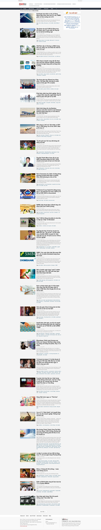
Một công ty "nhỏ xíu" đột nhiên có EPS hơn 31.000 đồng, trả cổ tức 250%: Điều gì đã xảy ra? (48, 126)
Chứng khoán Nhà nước (40, 464)
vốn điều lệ (43, 120)
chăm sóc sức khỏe (42, 41)
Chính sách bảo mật (23, 526)
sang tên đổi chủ (41, 152)
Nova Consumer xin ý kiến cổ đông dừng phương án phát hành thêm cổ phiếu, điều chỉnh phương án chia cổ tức (48, 175)
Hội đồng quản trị (41, 168)
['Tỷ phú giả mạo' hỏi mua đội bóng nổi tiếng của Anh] (28, 145)
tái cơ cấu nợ (41, 119)
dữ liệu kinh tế (41, 373)
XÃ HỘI (24, 8)
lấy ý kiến (43, 169)
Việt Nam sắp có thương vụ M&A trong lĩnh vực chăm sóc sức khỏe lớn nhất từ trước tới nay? (48, 47)
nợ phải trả (50, 475)
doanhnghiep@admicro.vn (52, 522)
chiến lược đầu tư (58, 371)
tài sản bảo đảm (45, 445)
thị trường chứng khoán (53, 353)
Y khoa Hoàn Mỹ (46, 301)
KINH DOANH (39, 8)
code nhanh (67, 18)
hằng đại (77, 21)
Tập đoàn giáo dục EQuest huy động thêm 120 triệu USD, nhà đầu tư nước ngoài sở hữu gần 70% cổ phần (47, 81)
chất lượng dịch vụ (39, 301)
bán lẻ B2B (67, 17)
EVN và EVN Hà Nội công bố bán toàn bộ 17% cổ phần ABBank (48, 482)
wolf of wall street (74, 18)
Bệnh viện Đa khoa (56, 300)
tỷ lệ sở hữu (58, 373)
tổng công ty (49, 136)
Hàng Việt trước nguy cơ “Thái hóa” (47, 397)
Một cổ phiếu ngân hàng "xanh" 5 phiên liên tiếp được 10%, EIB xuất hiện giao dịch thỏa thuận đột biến (48, 271)
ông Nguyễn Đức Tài (42, 246)
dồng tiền (67, 21)
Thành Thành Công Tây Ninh (43, 443)
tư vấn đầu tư (46, 353)
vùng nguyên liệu (48, 446)
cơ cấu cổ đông (52, 391)
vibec (37, 392)
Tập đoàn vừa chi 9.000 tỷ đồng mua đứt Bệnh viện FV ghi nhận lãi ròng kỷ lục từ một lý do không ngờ (47, 30)
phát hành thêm (41, 184)
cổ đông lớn (47, 135)
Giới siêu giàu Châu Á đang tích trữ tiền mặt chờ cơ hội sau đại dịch (48, 307)
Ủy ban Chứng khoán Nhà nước (54, 463)
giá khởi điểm (52, 490)
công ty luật (47, 168)
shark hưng (45, 392)
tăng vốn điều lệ (46, 119)
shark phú (40, 392)
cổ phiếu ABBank (50, 491)
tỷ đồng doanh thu (44, 476)
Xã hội (27, 515)
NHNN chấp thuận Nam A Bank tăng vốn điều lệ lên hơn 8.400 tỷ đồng (48, 205)
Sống (50, 515)
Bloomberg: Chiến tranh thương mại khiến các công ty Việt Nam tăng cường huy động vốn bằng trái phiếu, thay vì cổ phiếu (48, 343)
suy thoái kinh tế (51, 371)
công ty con (52, 135)
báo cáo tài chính (51, 200)
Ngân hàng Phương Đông (43, 460)
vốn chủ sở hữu (46, 212)
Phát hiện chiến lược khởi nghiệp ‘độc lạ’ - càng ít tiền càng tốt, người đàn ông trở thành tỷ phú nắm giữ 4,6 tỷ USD (48, 95)
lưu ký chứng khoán (48, 184)
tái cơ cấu (51, 119)
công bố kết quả (41, 475)
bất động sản (46, 447)
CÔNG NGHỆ (46, 8)
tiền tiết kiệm (53, 102)
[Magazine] (20, 0)
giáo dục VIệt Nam (46, 88)
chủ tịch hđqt (57, 168)
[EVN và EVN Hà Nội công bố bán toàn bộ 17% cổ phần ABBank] (28, 486)
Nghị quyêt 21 (72, 21)
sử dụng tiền (48, 102)
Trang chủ (22, 515)
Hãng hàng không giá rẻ (45, 153)
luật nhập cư (42, 334)
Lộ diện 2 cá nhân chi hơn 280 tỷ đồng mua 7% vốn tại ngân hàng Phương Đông (48, 454)
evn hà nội (40, 490)
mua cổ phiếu (48, 246)
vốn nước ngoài (57, 301)
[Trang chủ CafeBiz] (21, 8)
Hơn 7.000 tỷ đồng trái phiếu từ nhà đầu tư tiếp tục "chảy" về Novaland (48, 219)
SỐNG (52, 8)
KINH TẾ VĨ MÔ (31, 8)
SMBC (56, 265)
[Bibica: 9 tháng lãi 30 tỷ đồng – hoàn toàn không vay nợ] (28, 473)
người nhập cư (52, 333)
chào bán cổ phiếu (45, 462)
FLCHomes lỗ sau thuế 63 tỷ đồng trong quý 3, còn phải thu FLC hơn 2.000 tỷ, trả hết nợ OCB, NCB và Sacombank (48, 191)
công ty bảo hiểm (56, 476)
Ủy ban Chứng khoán (44, 463)
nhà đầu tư (56, 212)
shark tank (58, 391)
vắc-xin (76, 27)
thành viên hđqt (44, 136)
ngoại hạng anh (54, 152)
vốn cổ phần (47, 40)
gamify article (70, 27)
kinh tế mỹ (46, 371)
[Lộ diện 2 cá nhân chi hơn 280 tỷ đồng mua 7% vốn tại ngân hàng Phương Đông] (28, 457)
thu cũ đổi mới (75, 19)
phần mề (78, 17)
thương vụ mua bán (53, 406)
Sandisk (70, 19)
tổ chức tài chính (51, 56)
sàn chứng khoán (46, 425)
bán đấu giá (39, 75)
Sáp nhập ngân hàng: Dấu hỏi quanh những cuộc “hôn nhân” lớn (47, 497)
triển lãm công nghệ (42, 102)
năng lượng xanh (54, 446)
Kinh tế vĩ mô (32, 515)
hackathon (67, 19)
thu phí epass (78, 25)
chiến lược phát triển (47, 265)
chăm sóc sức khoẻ (42, 300)
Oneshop (73, 17)
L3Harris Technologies (72, 24)
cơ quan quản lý (52, 505)
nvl (45, 169)
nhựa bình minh (46, 406)
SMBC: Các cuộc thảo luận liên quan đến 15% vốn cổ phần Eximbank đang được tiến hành (48, 254)
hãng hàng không (48, 152)
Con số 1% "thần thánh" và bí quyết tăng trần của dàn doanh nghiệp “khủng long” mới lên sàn (48, 414)
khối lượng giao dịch (49, 280)
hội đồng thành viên (46, 490)
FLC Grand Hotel (72, 28)
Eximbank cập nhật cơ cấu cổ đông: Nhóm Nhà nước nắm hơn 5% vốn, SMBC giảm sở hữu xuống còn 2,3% (48, 15)
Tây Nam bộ (52, 301)
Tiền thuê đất (50, 476)
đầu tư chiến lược (55, 372)
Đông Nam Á (41, 318)
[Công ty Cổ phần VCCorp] (65, 519)
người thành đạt (41, 333)
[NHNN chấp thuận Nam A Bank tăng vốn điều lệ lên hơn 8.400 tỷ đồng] (28, 209)
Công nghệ (45, 515)
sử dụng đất (44, 75)
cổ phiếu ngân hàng (42, 280)
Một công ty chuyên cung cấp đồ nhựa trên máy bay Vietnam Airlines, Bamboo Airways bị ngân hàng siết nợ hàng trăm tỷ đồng (48, 63)
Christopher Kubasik (77, 22)
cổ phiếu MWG (54, 246)
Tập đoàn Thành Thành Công (54, 443)
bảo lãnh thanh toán (52, 445)
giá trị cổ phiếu (41, 371)
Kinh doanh (39, 515)
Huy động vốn (41, 353)
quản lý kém (53, 373)
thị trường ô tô (49, 372)
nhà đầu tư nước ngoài (54, 88)
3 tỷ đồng (46, 475)
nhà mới (66, 22)
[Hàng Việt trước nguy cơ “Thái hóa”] (28, 401)
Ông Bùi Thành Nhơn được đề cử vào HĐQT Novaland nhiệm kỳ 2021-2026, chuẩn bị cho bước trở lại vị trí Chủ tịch (48, 159)
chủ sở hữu (52, 212)
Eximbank (53, 265)
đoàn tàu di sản (71, 22)
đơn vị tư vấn (52, 168)
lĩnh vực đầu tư (47, 373)
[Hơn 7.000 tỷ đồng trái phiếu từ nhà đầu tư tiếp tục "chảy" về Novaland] (28, 222)
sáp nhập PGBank (45, 505)
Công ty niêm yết (41, 40)
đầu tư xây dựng (41, 135)
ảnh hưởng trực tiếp (53, 334)
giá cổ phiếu (39, 372)
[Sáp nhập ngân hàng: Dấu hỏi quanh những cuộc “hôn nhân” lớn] (28, 500)
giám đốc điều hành (49, 300)
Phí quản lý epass (69, 25)
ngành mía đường (41, 446)
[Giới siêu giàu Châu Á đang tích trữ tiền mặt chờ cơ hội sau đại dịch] (28, 311)
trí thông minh (47, 333)
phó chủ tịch (45, 56)
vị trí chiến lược (57, 56)
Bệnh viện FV (52, 40)
